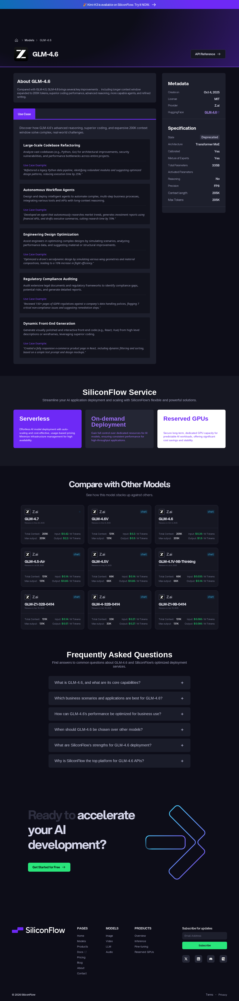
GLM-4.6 (211, 112)
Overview (140, 936)
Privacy (222, 994)
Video (109, 941)
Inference (140, 941)
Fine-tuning (141, 946)
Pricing (81, 957)
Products (82, 946)
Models (81, 941)
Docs (80, 952)
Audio (109, 952)
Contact (82, 973)
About (80, 968)
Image (109, 936)
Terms (209, 994)
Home (80, 936)
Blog (80, 962)
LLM (108, 946)
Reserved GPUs (144, 952)
